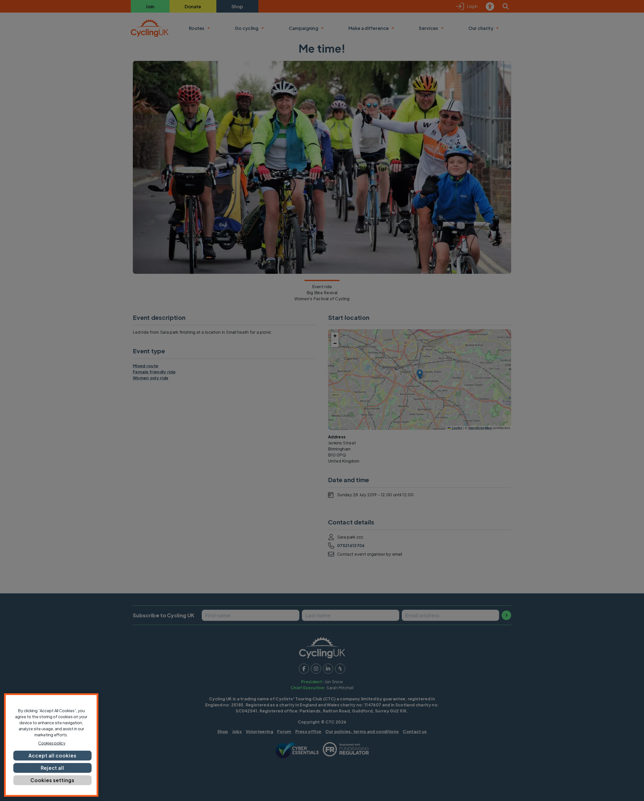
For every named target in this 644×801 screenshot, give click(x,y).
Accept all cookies (52, 755)
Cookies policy (51, 743)
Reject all (52, 768)
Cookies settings (52, 780)
